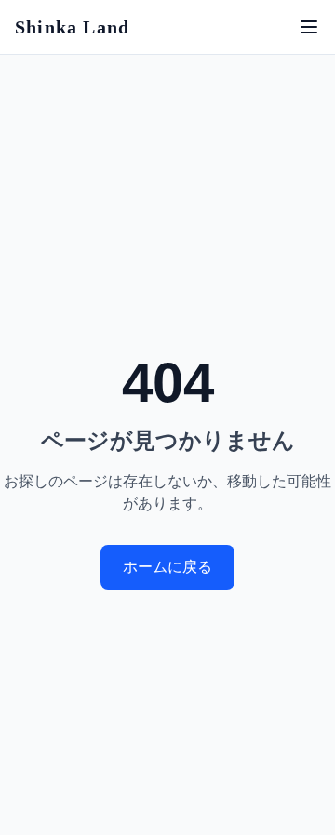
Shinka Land (72, 27)
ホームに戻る (167, 567)
